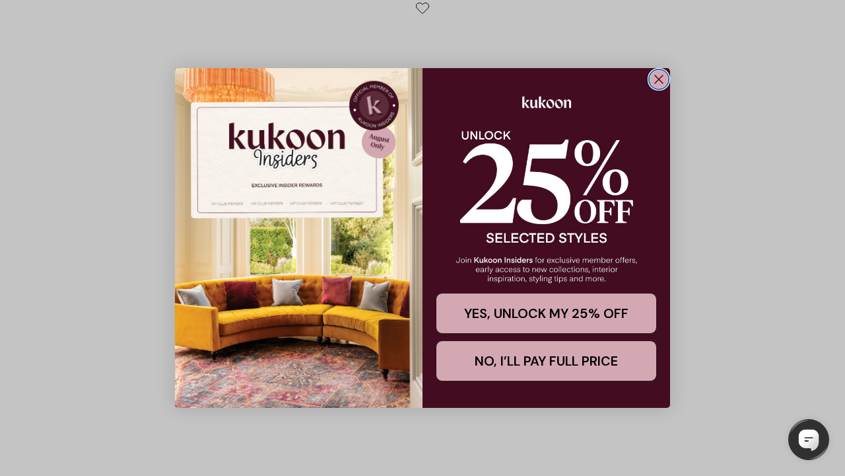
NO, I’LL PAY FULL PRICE (546, 361)
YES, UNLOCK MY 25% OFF (546, 313)
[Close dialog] (659, 79)
